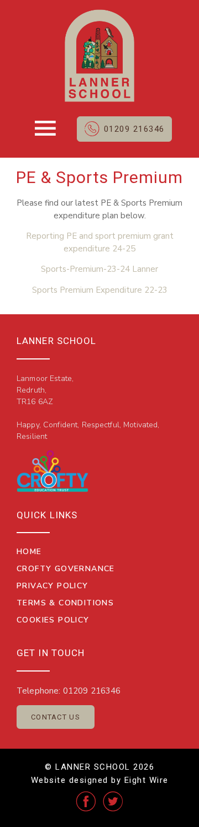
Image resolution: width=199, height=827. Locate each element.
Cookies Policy (53, 620)
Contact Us (55, 717)
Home (29, 551)
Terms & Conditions (65, 603)
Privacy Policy (52, 586)
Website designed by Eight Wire (100, 780)
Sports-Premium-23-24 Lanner (99, 269)
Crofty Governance (66, 568)
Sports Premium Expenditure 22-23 (99, 290)
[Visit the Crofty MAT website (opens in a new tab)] (52, 471)
